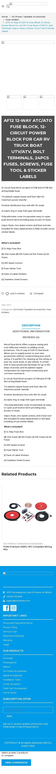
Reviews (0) (31, 337)
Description (31, 325)
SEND (9, 716)
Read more (52, 548)
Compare (30, 511)
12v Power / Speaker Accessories (29, 309)
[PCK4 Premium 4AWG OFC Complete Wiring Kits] (28, 512)
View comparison (16, 762)
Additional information (31, 331)
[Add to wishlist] (25, 511)
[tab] (31, 326)
